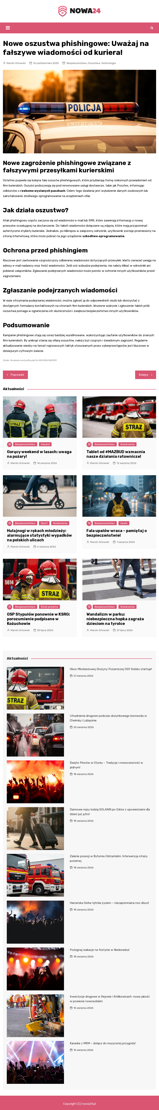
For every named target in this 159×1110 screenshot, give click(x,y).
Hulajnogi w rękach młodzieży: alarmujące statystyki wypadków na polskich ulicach (39, 535)
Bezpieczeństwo (77, 63)
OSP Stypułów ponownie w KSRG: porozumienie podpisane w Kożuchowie (38, 619)
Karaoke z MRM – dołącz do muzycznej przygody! (103, 1043)
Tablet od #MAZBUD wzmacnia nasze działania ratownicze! (115, 454)
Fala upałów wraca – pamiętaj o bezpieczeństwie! (116, 533)
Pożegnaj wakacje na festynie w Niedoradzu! (99, 950)
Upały (123, 523)
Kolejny (143, 375)
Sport (44, 523)
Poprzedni (17, 375)
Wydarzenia (127, 444)
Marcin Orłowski (16, 63)
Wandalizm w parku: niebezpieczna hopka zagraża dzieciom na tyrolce (115, 619)
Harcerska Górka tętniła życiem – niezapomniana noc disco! (109, 903)
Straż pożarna (49, 606)
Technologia (108, 63)
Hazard (45, 444)
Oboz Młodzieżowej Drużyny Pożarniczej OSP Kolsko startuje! (111, 669)
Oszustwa (94, 63)
